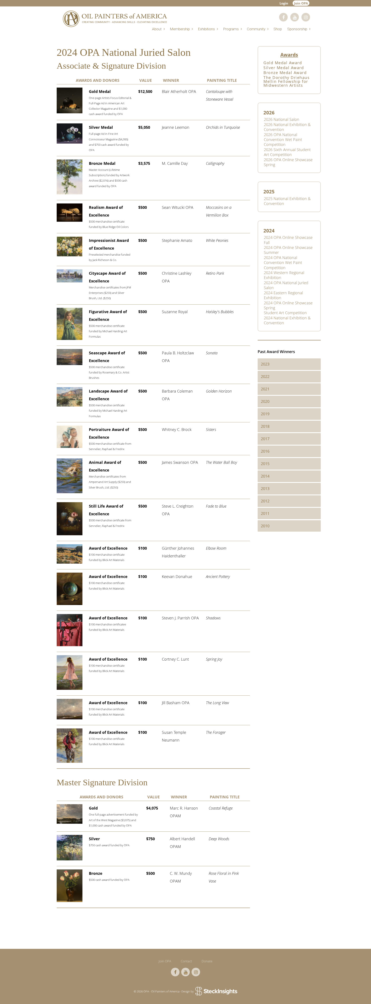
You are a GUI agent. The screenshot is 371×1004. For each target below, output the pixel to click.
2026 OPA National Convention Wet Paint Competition (283, 139)
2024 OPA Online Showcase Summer (288, 250)
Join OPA (301, 3)
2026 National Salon (281, 119)
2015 (265, 463)
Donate (207, 961)
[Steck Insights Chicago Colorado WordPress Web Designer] (215, 991)
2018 (265, 426)
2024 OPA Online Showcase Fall (288, 240)
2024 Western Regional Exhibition (284, 275)
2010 (265, 525)
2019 (265, 413)
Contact (186, 961)
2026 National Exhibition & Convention (287, 127)
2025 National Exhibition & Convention (287, 201)
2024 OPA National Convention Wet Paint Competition (283, 262)
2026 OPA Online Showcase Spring (288, 162)
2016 (265, 451)
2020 (265, 401)
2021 (265, 388)
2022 (265, 376)
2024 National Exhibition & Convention (287, 320)
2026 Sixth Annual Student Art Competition (287, 152)
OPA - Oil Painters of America (114, 19)
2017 (265, 438)
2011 (265, 513)
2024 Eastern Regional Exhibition (283, 295)
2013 (265, 488)
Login (284, 3)
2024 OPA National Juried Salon (286, 285)
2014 (265, 476)
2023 (265, 364)
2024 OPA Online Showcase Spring (288, 305)
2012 (265, 501)
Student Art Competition (285, 312)
